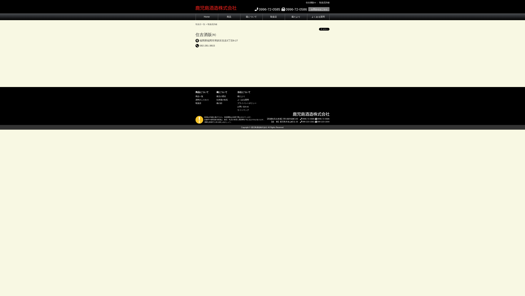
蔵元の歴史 (221, 96)
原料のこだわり (202, 100)
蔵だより (295, 17)
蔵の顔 (219, 103)
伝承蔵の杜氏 (222, 100)
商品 (229, 17)
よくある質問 (318, 17)
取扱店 (273, 17)
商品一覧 (199, 96)
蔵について (251, 17)
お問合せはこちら (319, 9)
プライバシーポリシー (246, 103)
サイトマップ (243, 110)
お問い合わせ (243, 107)
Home (207, 17)
